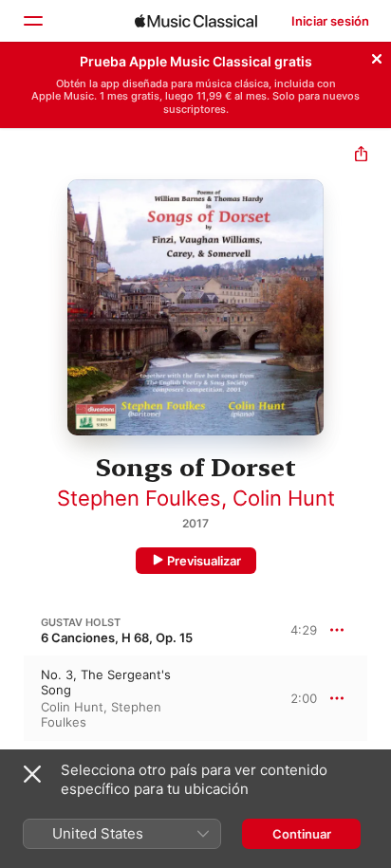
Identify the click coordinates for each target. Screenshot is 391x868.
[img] (196, 21)
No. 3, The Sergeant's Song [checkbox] (106, 682)
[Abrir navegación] (32, 21)
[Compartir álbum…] (361, 156)
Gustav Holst (81, 622)
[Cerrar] (377, 56)
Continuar (301, 833)
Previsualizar (204, 560)
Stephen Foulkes (139, 498)
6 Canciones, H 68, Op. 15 (117, 637)
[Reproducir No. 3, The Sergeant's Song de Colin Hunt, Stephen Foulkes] (12, 698)
